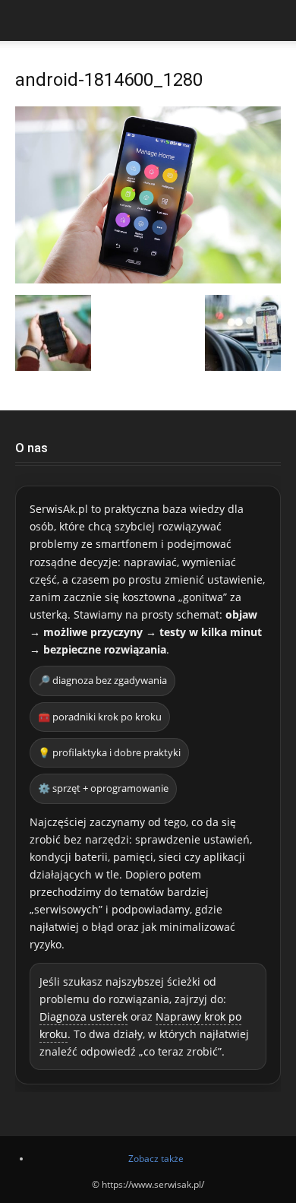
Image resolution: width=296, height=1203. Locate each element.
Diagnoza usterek (83, 1016)
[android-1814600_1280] (148, 279)
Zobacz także (156, 1158)
